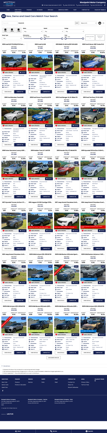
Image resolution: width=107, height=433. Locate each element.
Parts (43, 382)
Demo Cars (5, 385)
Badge (66, 28)
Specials (50, 10)
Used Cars (5, 387)
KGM (8, 10)
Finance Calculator (20, 385)
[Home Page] (9, 4)
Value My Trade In (100, 10)
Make (24, 28)
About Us (70, 385)
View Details (7, 91)
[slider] (41, 39)
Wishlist (23, 72)
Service (30, 382)
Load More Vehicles (53, 357)
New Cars (4, 382)
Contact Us (85, 10)
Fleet (75, 10)
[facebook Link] (105, 5)
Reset (77, 23)
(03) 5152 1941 (8, 403)
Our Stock (18, 10)
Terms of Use (85, 385)
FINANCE (29, 10)
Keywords (21, 23)
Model (45, 28)
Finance (17, 382)
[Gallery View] (99, 23)
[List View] (103, 23)
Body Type (5, 35)
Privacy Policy (85, 382)
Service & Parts (63, 10)
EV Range (40, 10)
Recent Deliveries (73, 387)
